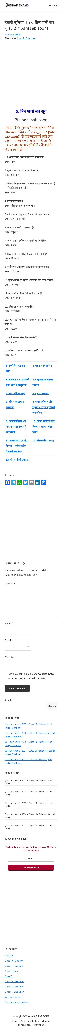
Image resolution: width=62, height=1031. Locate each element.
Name (9, 623)
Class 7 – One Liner (14, 981)
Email (9, 640)
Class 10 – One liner (14, 960)
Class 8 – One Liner (14, 986)
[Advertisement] (31, 75)
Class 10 (9, 955)
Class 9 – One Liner (14, 991)
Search (8, 700)
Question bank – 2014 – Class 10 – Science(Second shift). (30, 816)
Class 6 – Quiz (11, 971)
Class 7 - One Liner (26, 38)
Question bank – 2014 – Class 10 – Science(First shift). (28, 827)
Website (9, 657)
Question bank (12, 996)
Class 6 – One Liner (14, 965)
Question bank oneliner (17, 1002)
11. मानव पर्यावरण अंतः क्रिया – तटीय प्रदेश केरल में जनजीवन (17, 446)
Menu (54, 5)
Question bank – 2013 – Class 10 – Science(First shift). (28, 804)
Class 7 (8, 976)
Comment (10, 583)
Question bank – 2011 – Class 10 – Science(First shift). (28, 782)
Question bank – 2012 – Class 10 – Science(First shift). (28, 793)
